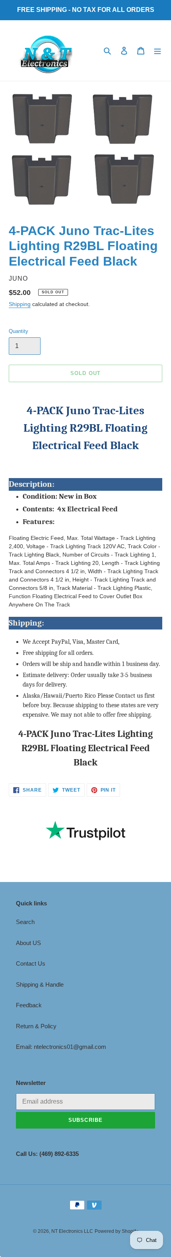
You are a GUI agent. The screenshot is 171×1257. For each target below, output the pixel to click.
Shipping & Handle (40, 984)
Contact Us (30, 963)
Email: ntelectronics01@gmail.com (61, 1046)
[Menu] (157, 50)
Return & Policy (36, 1026)
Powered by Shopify (116, 1231)
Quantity (18, 331)
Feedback (29, 1005)
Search (25, 921)
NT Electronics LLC (72, 1231)
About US (28, 942)
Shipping (20, 304)
